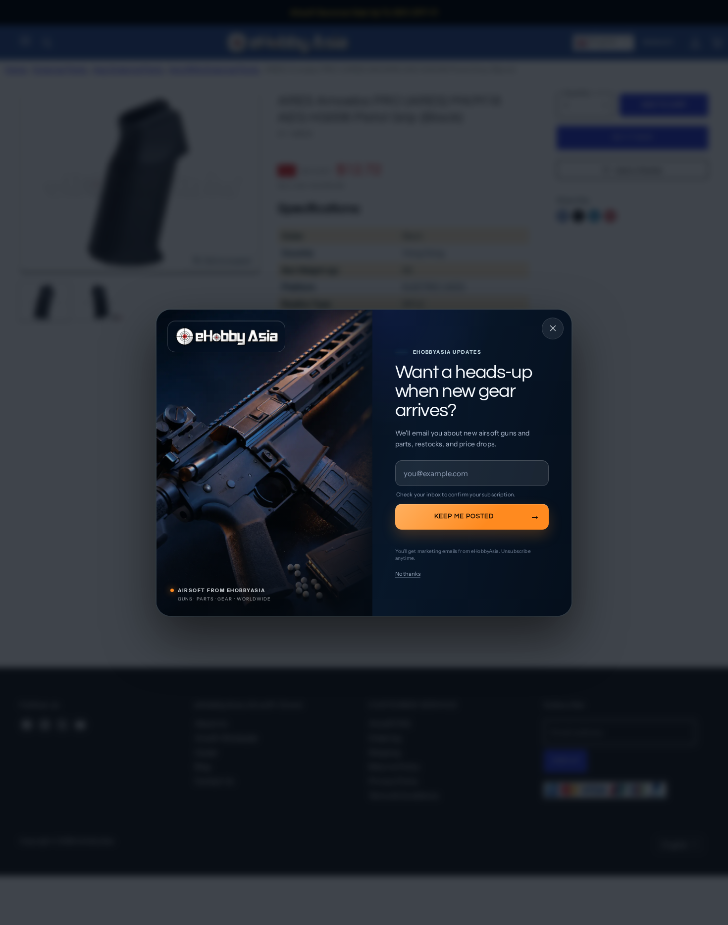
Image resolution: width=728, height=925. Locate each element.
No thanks (407, 573)
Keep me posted (464, 516)
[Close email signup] (553, 328)
